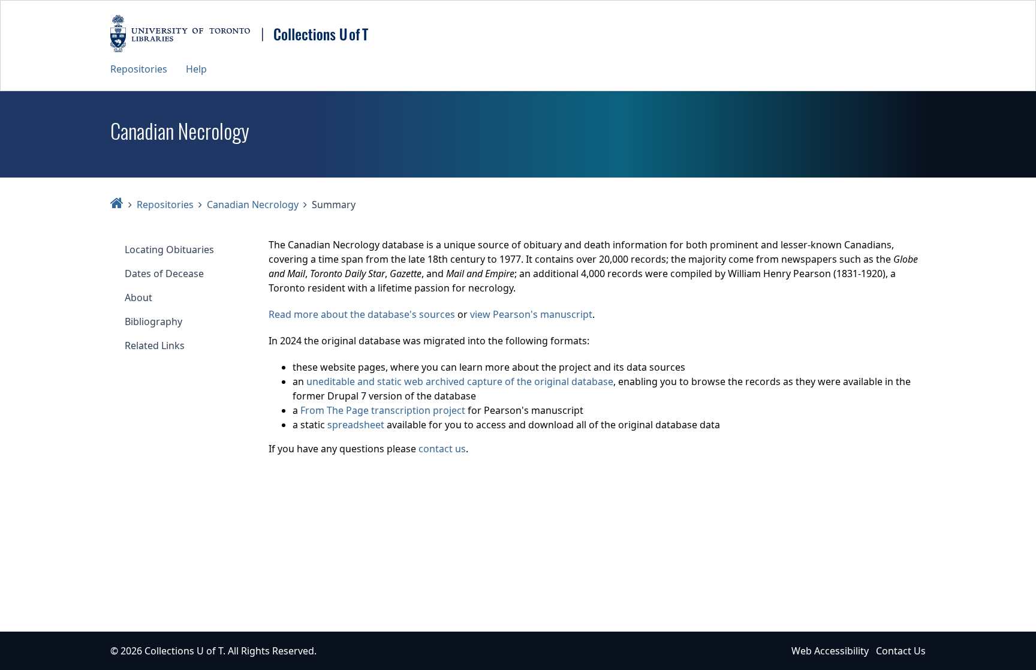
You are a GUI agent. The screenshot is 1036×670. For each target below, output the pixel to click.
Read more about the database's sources (362, 314)
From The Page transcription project (382, 410)
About (138, 297)
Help (196, 69)
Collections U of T (183, 650)
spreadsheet (355, 424)
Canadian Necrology (253, 204)
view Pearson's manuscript (531, 314)
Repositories (138, 69)
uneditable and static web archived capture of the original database (459, 381)
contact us (442, 448)
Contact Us (901, 650)
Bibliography (153, 321)
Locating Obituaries (169, 249)
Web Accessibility (830, 650)
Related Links (155, 345)
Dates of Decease (164, 273)
